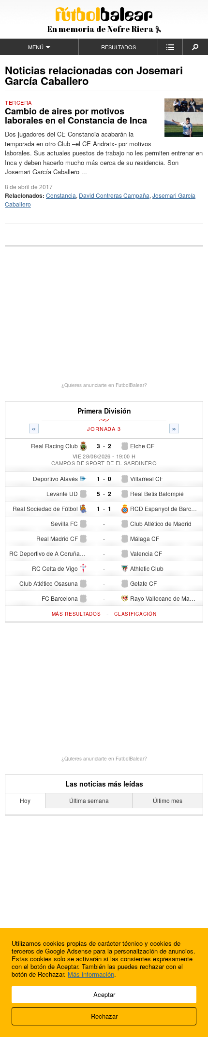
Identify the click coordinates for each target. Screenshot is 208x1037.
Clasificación (135, 613)
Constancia (61, 195)
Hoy (25, 800)
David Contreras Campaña (114, 195)
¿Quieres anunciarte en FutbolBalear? (104, 385)
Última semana (89, 800)
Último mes (167, 800)
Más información (91, 974)
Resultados (118, 47)
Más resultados (76, 613)
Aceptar (104, 994)
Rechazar (104, 1016)
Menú (36, 47)
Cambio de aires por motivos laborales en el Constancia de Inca (76, 116)
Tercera (18, 102)
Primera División (104, 410)
